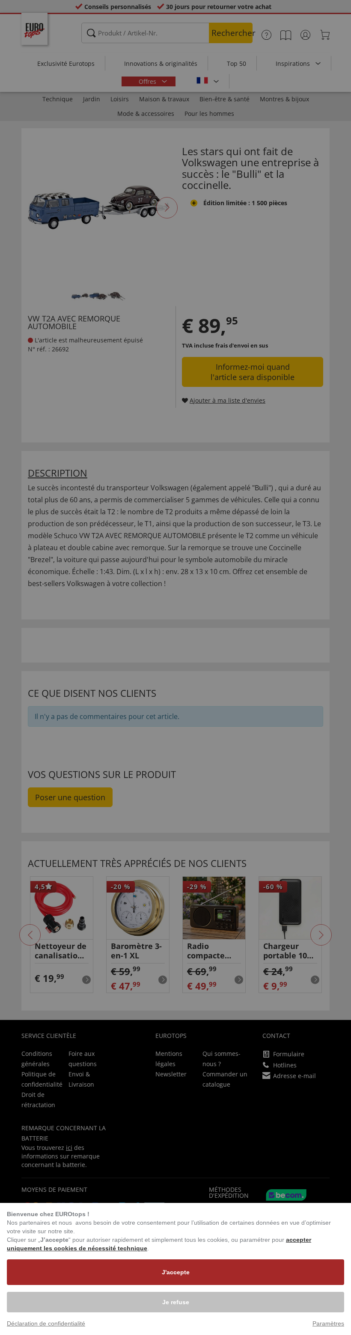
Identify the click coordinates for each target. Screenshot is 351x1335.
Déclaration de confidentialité (46, 1323)
